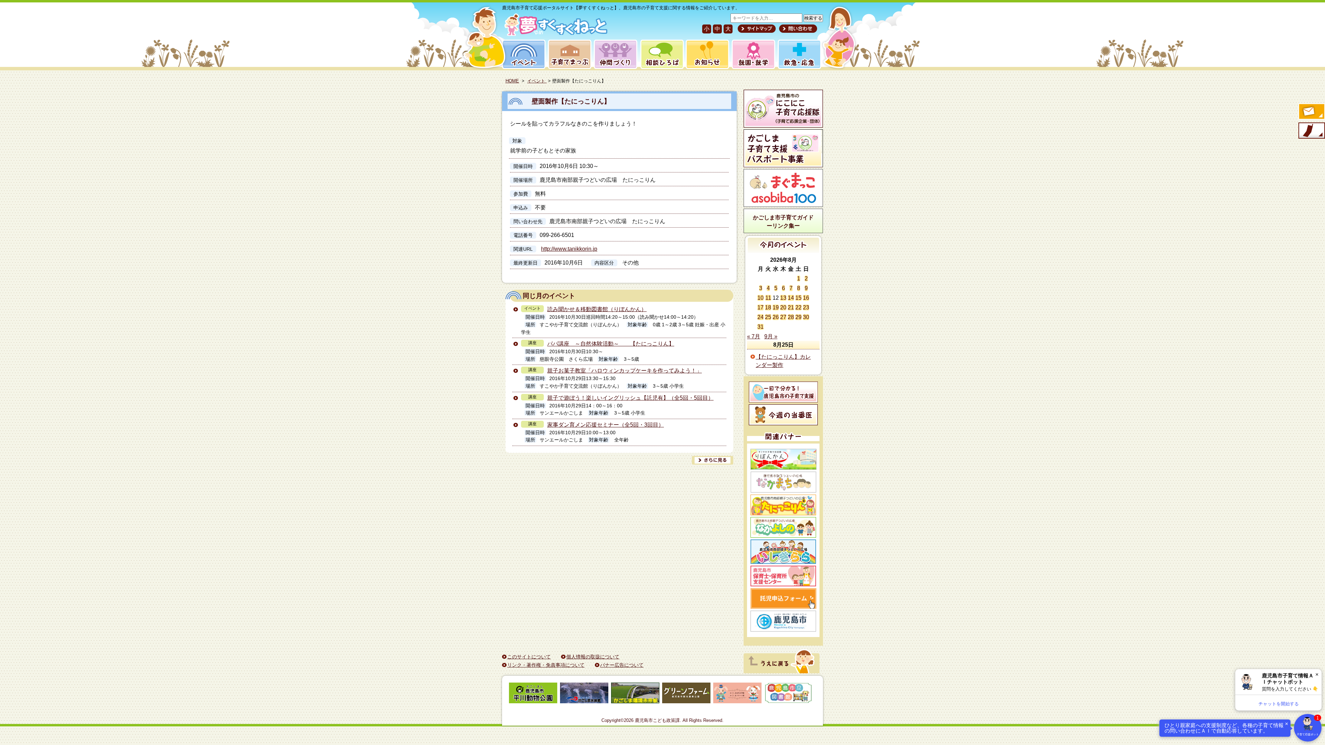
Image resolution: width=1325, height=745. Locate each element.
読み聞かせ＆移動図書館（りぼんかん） (597, 309)
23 (806, 307)
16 (806, 298)
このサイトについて (529, 656)
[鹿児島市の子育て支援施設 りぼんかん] (783, 459)
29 (798, 317)
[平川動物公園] (533, 694)
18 (768, 307)
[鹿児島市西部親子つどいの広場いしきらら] (783, 551)
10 (760, 298)
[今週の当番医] (783, 414)
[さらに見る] (712, 460)
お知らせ (706, 54)
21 (791, 307)
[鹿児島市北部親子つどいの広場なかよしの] (783, 527)
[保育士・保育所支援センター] (783, 576)
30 (806, 317)
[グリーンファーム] (686, 694)
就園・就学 (751, 54)
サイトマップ (756, 28)
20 (783, 307)
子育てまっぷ (568, 54)
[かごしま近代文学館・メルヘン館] (737, 694)
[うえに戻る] (781, 671)
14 (791, 298)
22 (798, 307)
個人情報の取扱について (592, 656)
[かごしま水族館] (584, 694)
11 (768, 298)
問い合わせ (797, 28)
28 (791, 317)
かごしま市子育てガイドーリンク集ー (783, 222)
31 (760, 327)
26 (776, 317)
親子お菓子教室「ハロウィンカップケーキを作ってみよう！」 (624, 371)
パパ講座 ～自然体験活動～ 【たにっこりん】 (610, 344)
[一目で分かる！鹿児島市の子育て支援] (783, 392)
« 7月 (753, 336)
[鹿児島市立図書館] (788, 694)
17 (760, 307)
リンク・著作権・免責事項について (546, 665)
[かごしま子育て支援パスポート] (783, 148)
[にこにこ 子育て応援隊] (783, 109)
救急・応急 (799, 54)
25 (768, 317)
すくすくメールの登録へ (1311, 112)
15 (798, 298)
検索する (813, 18)
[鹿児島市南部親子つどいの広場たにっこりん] (783, 505)
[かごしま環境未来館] (635, 694)
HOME (512, 80)
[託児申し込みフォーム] (783, 598)
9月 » (770, 336)
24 (760, 317)
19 (776, 307)
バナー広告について (622, 665)
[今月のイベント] (783, 251)
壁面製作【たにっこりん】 (571, 101)
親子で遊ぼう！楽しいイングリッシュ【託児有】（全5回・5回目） (630, 398)
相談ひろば (661, 54)
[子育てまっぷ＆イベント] (554, 34)
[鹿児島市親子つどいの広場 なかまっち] (783, 482)
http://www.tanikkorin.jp (569, 249)
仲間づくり (615, 54)
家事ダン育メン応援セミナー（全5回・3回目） (605, 425)
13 (783, 298)
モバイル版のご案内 (1311, 131)
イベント (522, 54)
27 (783, 317)
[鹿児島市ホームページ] (783, 621)
